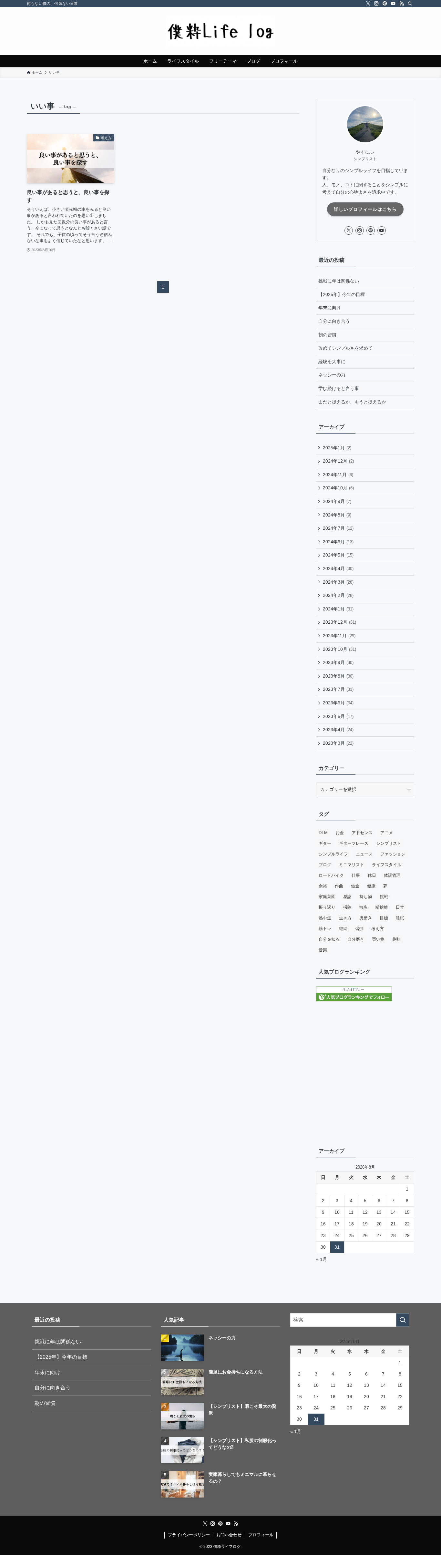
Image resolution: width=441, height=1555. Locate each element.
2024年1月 (338, 608)
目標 (384, 918)
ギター (325, 843)
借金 (355, 886)
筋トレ (325, 928)
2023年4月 (338, 729)
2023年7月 (338, 689)
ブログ (325, 864)
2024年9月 (337, 501)
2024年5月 (338, 555)
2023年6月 (338, 702)
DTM (323, 832)
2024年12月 (338, 461)
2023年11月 (339, 635)
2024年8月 (337, 514)
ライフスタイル (386, 864)
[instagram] (376, 3)
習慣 (359, 928)
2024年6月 (338, 541)
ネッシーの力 (331, 374)
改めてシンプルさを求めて (345, 348)
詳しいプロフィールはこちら (365, 209)
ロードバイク (331, 875)
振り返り (327, 907)
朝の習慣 (327, 334)
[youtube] (393, 3)
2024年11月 (338, 474)
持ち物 (365, 896)
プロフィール (260, 1534)
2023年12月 (339, 622)
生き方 (345, 918)
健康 (371, 886)
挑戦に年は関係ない (338, 280)
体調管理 (392, 875)
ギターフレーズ (353, 843)
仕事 (356, 875)
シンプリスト (388, 843)
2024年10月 (338, 487)
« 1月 (321, 1259)
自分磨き (355, 939)
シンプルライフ (333, 854)
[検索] (410, 3)
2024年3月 (338, 582)
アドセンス (362, 832)
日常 (400, 907)
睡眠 (400, 918)
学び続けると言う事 (338, 388)
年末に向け (329, 307)
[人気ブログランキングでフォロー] (354, 999)
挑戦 (384, 896)
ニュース (364, 854)
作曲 (339, 886)
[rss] (401, 3)
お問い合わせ (228, 1534)
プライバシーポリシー (189, 1534)
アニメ (386, 832)
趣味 (396, 939)
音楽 (323, 949)
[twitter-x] (368, 3)
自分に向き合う (334, 321)
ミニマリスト (351, 864)
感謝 (347, 896)
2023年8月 (338, 676)
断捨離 (381, 907)
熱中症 (325, 918)
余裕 (323, 886)
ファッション (392, 854)
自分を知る (329, 939)
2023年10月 (339, 649)
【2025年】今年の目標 (341, 294)
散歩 (363, 907)
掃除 (347, 907)
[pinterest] (385, 3)
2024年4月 (338, 568)
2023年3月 (338, 743)
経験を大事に (331, 361)
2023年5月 (338, 716)
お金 (339, 832)
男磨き (365, 918)
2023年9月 (338, 662)
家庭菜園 (327, 896)
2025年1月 (337, 447)
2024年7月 (338, 528)
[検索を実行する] (402, 1320)
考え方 (377, 928)
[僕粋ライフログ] (220, 31)
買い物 (378, 939)
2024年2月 (338, 595)
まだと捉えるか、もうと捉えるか (352, 401)
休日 (372, 875)
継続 (343, 928)
